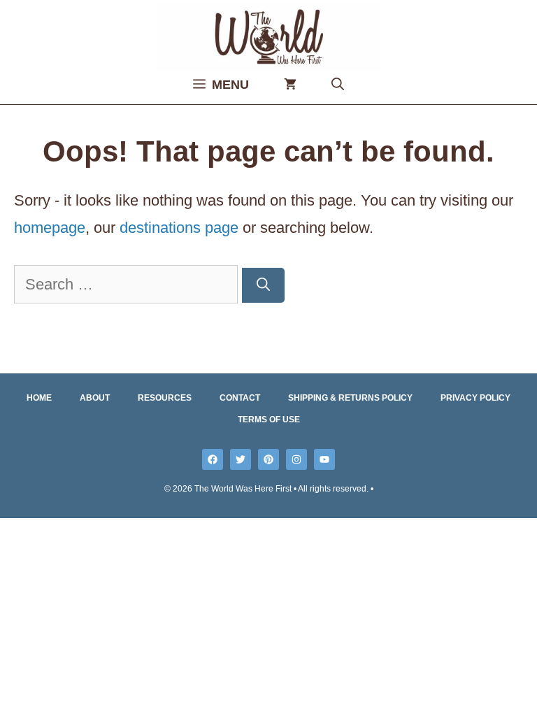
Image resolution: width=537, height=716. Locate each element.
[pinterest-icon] (268, 459)
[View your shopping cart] (290, 85)
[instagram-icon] (296, 459)
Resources (165, 398)
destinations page (179, 227)
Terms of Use (269, 419)
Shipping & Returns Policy (350, 398)
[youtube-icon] (324, 459)
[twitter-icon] (240, 459)
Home (39, 398)
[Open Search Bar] (337, 85)
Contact (240, 398)
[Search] (263, 285)
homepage (49, 227)
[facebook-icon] (212, 459)
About (95, 398)
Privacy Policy (475, 398)
